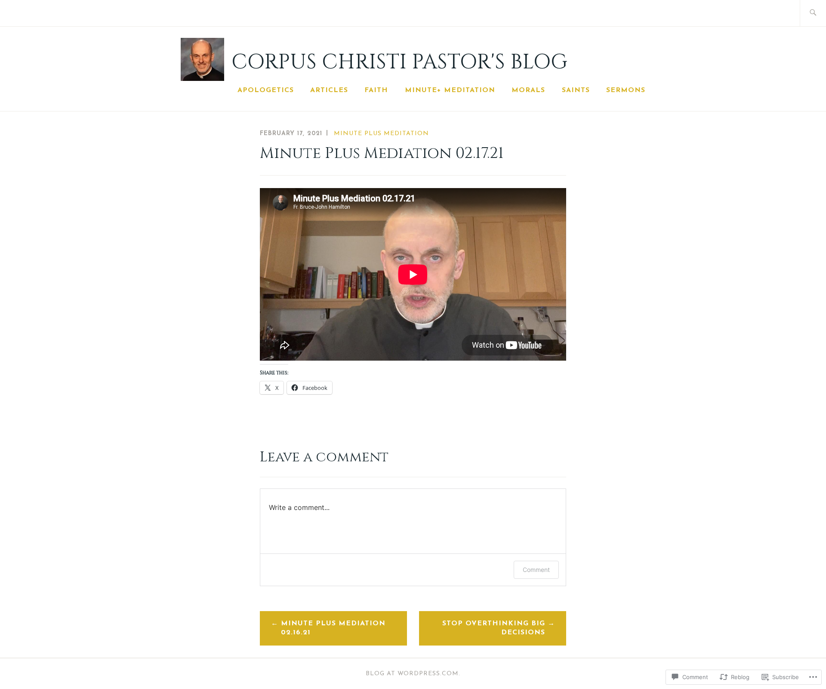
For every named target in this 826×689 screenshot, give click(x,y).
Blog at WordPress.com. (413, 673)
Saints (576, 90)
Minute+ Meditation (450, 90)
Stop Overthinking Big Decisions (493, 628)
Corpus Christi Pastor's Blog (399, 62)
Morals (528, 90)
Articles (329, 90)
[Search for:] (813, 13)
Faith (376, 90)
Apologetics (265, 90)
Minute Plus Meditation (381, 133)
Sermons (625, 90)
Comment (536, 569)
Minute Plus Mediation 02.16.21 (333, 628)
